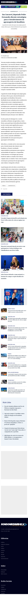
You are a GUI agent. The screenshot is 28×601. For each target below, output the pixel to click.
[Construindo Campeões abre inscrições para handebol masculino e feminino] (4, 374)
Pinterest (3, 591)
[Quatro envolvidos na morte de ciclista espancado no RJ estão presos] (4, 382)
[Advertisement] (14, 465)
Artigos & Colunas (5, 544)
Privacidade (3, 569)
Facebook (3, 585)
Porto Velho (11, 308)
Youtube (3, 593)
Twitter (2, 587)
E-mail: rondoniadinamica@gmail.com (10, 529)
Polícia (2, 548)
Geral (2, 546)
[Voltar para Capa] (14, 524)
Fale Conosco (4, 574)
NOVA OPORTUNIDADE (13, 372)
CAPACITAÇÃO (11, 388)
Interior (3, 550)
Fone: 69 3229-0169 (5, 531)
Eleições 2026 (4, 215)
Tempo (9, 353)
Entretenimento (4, 558)
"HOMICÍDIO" (11, 380)
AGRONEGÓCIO (11, 185)
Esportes (3, 556)
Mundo (2, 554)
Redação (3, 571)
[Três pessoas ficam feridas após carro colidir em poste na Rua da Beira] (4, 310)
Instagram (3, 589)
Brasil (2, 552)
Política (3, 185)
